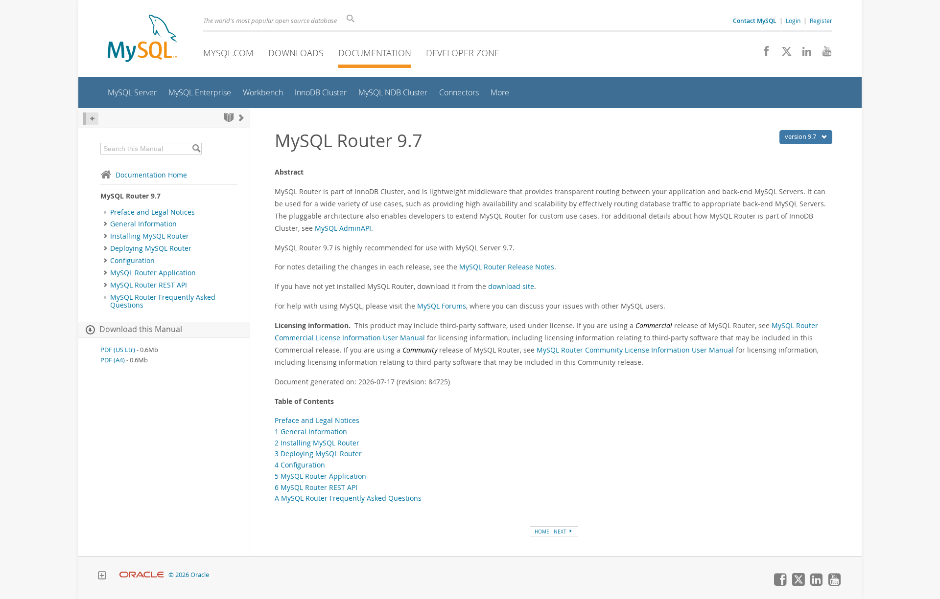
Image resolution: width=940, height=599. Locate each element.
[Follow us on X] (783, 53)
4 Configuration (300, 464)
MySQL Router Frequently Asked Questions (162, 301)
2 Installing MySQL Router (317, 442)
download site (511, 286)
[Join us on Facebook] (763, 53)
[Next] (241, 117)
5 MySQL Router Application (320, 476)
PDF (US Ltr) (117, 350)
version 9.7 (801, 136)
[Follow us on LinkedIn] (803, 53)
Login (793, 20)
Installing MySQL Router (149, 236)
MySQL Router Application (153, 272)
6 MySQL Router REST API (316, 487)
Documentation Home (151, 174)
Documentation (374, 53)
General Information (143, 224)
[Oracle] (141, 575)
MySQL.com (228, 53)
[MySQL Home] (142, 39)
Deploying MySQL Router (150, 248)
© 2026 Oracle (188, 575)
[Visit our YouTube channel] (823, 53)
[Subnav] (105, 224)
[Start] (229, 117)
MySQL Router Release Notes (506, 266)
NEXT (561, 531)
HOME (542, 531)
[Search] (196, 148)
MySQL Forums (441, 306)
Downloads (296, 53)
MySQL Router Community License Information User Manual (635, 350)
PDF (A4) (112, 360)
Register (821, 20)
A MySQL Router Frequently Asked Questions (348, 498)
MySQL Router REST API (148, 285)
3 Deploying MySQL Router (318, 453)
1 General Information (311, 431)
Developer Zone (462, 53)
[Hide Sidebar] (90, 118)
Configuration (132, 260)
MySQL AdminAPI (343, 228)
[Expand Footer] (101, 576)
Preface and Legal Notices (152, 212)
